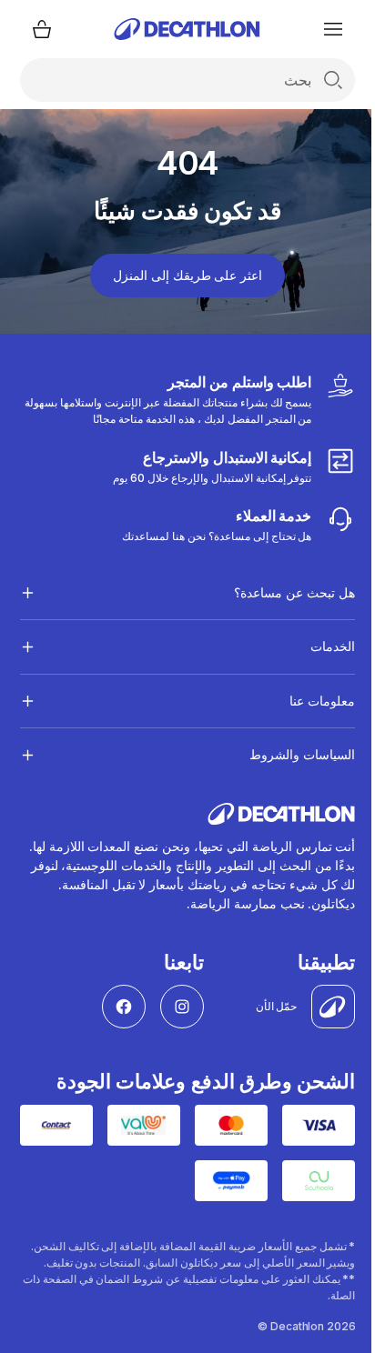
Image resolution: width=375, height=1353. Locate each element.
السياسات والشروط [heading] (288, 754)
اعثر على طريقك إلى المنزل (187, 275)
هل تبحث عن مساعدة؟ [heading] (280, 592)
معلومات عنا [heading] (308, 700)
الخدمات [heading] (319, 646)
